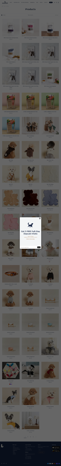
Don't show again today (25, 247)
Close (39, 247)
